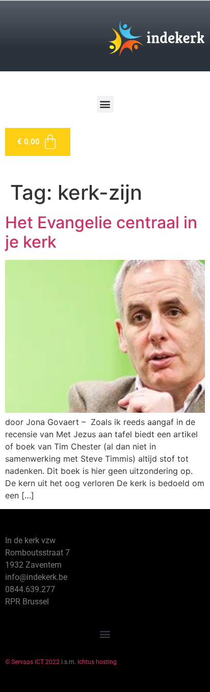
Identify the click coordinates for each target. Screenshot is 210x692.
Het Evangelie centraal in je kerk (101, 232)
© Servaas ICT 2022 (32, 662)
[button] (105, 104)
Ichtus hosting (97, 662)
